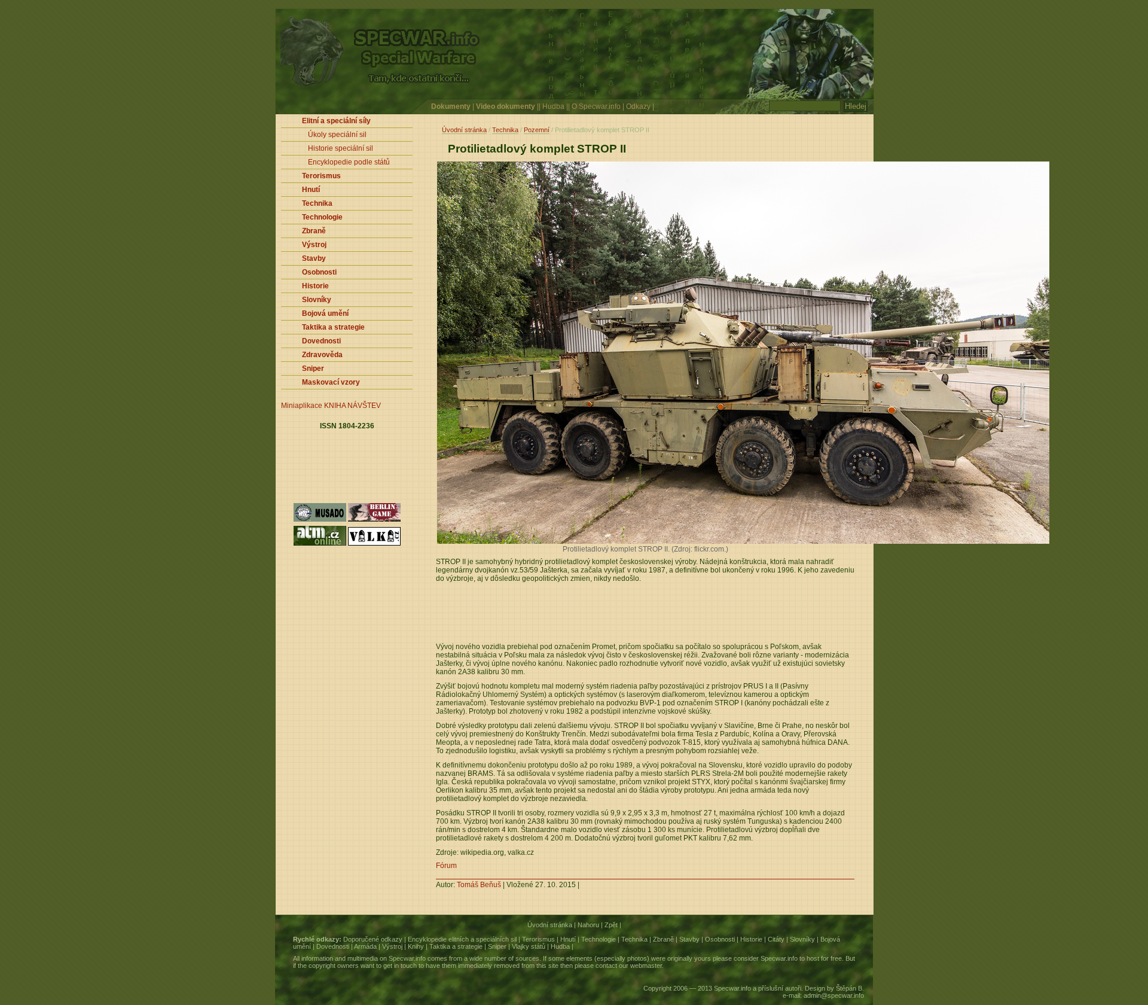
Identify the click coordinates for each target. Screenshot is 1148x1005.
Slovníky (802, 939)
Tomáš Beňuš (479, 885)
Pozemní (536, 129)
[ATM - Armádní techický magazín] (320, 544)
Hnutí (568, 939)
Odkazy (638, 106)
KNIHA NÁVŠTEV (352, 405)
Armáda (365, 946)
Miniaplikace (301, 405)
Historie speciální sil (340, 148)
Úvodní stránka (464, 129)
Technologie (598, 939)
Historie (751, 939)
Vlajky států (528, 946)
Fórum (446, 865)
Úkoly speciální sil (337, 134)
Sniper (497, 946)
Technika (505, 129)
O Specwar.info (596, 106)
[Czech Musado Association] (320, 520)
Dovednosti (332, 946)
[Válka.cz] (374, 544)
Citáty (776, 939)
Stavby (689, 939)
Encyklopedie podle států (349, 162)
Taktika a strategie (456, 946)
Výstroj (392, 946)
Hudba (553, 106)
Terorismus (538, 939)
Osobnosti (720, 939)
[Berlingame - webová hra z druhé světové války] (374, 520)
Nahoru (588, 924)
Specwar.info (407, 958)
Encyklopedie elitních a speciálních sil (462, 939)
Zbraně (663, 939)
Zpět (611, 924)
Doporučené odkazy (372, 939)
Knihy (416, 946)
